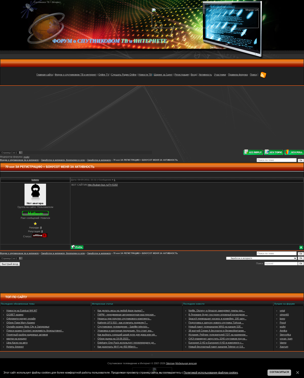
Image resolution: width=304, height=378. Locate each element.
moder (26, 157)
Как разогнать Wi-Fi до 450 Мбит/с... (117, 346)
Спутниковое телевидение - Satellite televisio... (123, 326)
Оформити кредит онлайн (21, 318)
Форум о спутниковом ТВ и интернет (75, 74)
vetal (282, 310)
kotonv (35, 180)
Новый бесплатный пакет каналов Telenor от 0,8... (216, 346)
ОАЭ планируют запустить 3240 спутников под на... (217, 338)
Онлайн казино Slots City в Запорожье (27, 326)
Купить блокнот (15, 346)
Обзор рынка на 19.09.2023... (113, 338)
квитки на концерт (16, 338)
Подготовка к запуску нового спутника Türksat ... (216, 322)
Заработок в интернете (99, 160)
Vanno (283, 342)
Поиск (253, 74)
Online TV (103, 74)
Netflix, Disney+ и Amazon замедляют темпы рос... (216, 310)
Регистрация (181, 74)
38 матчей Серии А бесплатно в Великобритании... (217, 330)
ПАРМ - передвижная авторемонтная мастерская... (126, 314)
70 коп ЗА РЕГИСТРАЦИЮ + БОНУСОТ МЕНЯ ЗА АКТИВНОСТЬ (145, 160)
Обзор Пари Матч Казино (20, 322)
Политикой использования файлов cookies (211, 372)
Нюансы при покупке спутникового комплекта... (124, 318)
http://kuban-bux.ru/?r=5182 (103, 184)
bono (282, 318)
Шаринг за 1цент (163, 74)
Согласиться (279, 372)
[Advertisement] (152, 117)
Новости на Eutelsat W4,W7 (21, 310)
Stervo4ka (285, 334)
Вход (193, 74)
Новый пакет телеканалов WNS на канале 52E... (215, 326)
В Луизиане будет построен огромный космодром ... (217, 314)
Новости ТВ (145, 74)
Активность (205, 74)
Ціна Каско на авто (17, 342)
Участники (220, 74)
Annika (283, 330)
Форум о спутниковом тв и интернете (19, 160)
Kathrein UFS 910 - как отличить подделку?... (122, 322)
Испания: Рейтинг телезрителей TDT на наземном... (217, 334)
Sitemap (170, 363)
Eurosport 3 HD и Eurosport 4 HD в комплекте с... (215, 342)
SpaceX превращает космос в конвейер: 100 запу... (217, 318)
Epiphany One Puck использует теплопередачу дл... (126, 342)
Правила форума (238, 74)
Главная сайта (44, 74)
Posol (283, 322)
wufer (283, 326)
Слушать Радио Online (123, 74)
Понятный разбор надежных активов (27, 334)
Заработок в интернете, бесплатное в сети (63, 160)
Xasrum (284, 346)
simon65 (284, 314)
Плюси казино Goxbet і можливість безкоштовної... (35, 330)
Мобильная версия (186, 363)
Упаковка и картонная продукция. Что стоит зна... (125, 330)
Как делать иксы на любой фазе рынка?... (120, 310)
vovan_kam (286, 338)
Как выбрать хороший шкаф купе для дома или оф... (127, 334)
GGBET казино (14, 314)
